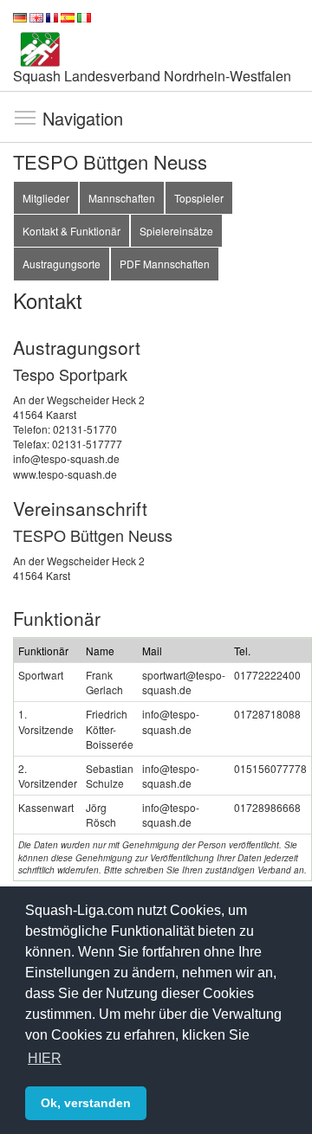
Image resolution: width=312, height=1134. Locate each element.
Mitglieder (46, 197)
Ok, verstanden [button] (86, 1103)
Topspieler (199, 197)
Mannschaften (121, 197)
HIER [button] (45, 1058)
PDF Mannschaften (165, 263)
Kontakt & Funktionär (71, 230)
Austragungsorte (62, 263)
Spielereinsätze (176, 230)
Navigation (25, 117)
